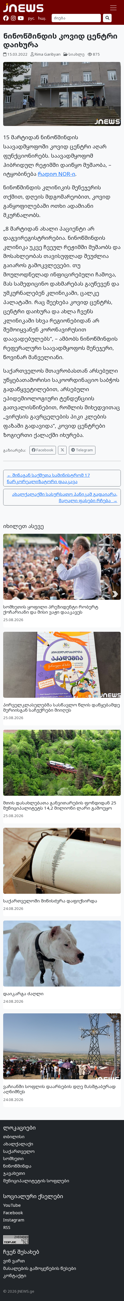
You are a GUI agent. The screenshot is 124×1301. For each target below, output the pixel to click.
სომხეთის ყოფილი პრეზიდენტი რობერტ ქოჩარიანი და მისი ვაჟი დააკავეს (50, 609)
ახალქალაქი (18, 1144)
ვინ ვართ (14, 1261)
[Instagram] (13, 18)
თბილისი (14, 1136)
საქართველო (19, 1151)
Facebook (44, 449)
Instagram (13, 1220)
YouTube (12, 1205)
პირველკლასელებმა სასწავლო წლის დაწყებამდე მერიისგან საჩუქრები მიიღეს (61, 707)
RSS (6, 1227)
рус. (31, 18)
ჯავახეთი (14, 1173)
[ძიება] (107, 18)
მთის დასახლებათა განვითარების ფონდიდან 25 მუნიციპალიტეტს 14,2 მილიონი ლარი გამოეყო (59, 805)
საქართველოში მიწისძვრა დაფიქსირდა (50, 901)
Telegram (84, 449)
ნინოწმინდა (17, 1166)
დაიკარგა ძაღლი (23, 993)
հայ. (42, 18)
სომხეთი (13, 1158)
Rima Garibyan (48, 54)
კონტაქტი (14, 1275)
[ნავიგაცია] (113, 8)
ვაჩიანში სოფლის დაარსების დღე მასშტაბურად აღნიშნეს (59, 1088)
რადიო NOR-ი (56, 173)
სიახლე (76, 54)
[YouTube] (21, 18)
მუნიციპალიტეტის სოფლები (36, 1180)
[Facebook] (6, 18)
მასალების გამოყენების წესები (39, 1268)
